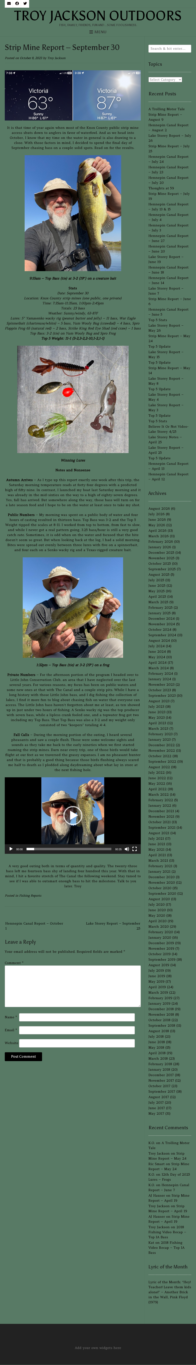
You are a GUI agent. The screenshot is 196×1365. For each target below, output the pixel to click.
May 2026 (156, 525)
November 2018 (161, 1014)
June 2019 (156, 976)
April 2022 (157, 789)
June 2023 (156, 712)
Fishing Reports (30, 895)
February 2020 (160, 932)
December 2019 (161, 943)
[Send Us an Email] (9, 4)
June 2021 (156, 844)
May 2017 (156, 1113)
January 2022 (159, 805)
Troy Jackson (56, 58)
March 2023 (158, 728)
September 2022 (162, 761)
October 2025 (159, 563)
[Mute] (127, 849)
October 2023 (159, 690)
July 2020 (156, 904)
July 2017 (156, 1102)
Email (11, 1030)
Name (11, 1017)
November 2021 (161, 816)
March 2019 (158, 992)
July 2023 (156, 706)
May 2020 (156, 915)
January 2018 (159, 1069)
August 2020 (159, 899)
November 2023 (161, 684)
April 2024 (157, 662)
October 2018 (159, 1020)
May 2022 (156, 783)
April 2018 (157, 1053)
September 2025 (162, 569)
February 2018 (160, 1064)
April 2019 (157, 987)
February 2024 (160, 673)
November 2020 (161, 882)
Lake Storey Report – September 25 (113, 926)
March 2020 (158, 926)
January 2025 (159, 613)
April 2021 (157, 855)
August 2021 (158, 833)
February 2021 (160, 866)
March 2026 (158, 536)
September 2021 (161, 827)
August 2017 (158, 1097)
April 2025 (157, 596)
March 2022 (158, 794)
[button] (72, 815)
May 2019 (156, 981)
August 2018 (158, 1031)
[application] (73, 815)
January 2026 (159, 547)
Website (11, 1043)
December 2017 (161, 1075)
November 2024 (161, 624)
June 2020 (157, 910)
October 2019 (159, 954)
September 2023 (162, 695)
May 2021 (156, 849)
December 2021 (161, 811)
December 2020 (161, 877)
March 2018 (158, 1058)
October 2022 (159, 756)
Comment (14, 963)
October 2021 (159, 822)
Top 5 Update (159, 346)
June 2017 (156, 1108)
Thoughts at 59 (161, 188)
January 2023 (159, 739)
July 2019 (156, 970)
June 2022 (157, 778)
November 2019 (161, 948)
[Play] (11, 849)
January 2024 (159, 679)
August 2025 (158, 574)
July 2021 (156, 838)
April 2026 (157, 530)
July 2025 (156, 580)
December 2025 (161, 552)
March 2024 (158, 668)
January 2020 (159, 937)
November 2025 (161, 558)
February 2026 (160, 541)
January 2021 (159, 871)
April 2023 (157, 723)
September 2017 (161, 1091)
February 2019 (160, 998)
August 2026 (159, 508)
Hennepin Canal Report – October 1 (34, 926)
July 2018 (156, 1036)
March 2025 (158, 602)
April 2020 (157, 921)
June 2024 (157, 651)
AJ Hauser (156, 1195)
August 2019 (158, 965)
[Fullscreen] (134, 849)
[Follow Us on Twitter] (25, 4)
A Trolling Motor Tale (166, 109)
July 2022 (156, 772)
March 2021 (158, 860)
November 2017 (161, 1080)
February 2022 (160, 800)
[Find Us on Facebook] (17, 4)
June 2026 (157, 519)
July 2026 (156, 514)
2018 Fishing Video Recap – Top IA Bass (167, 1232)
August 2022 (159, 767)
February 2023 (160, 734)
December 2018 (161, 1009)
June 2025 (156, 585)
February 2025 (160, 607)
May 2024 (156, 657)
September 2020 (162, 893)
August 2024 (159, 640)
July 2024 (156, 646)
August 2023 (158, 701)
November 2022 (161, 750)
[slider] (69, 849)
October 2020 (159, 888)
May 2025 (156, 591)
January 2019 (159, 1003)
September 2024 (162, 635)
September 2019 (161, 959)
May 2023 (156, 717)
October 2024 (159, 629)
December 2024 (161, 618)
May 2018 (156, 1047)
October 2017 (159, 1086)
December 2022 (161, 745)
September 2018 (161, 1025)
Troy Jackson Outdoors (98, 15)
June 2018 (156, 1042)
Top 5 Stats (157, 320)
